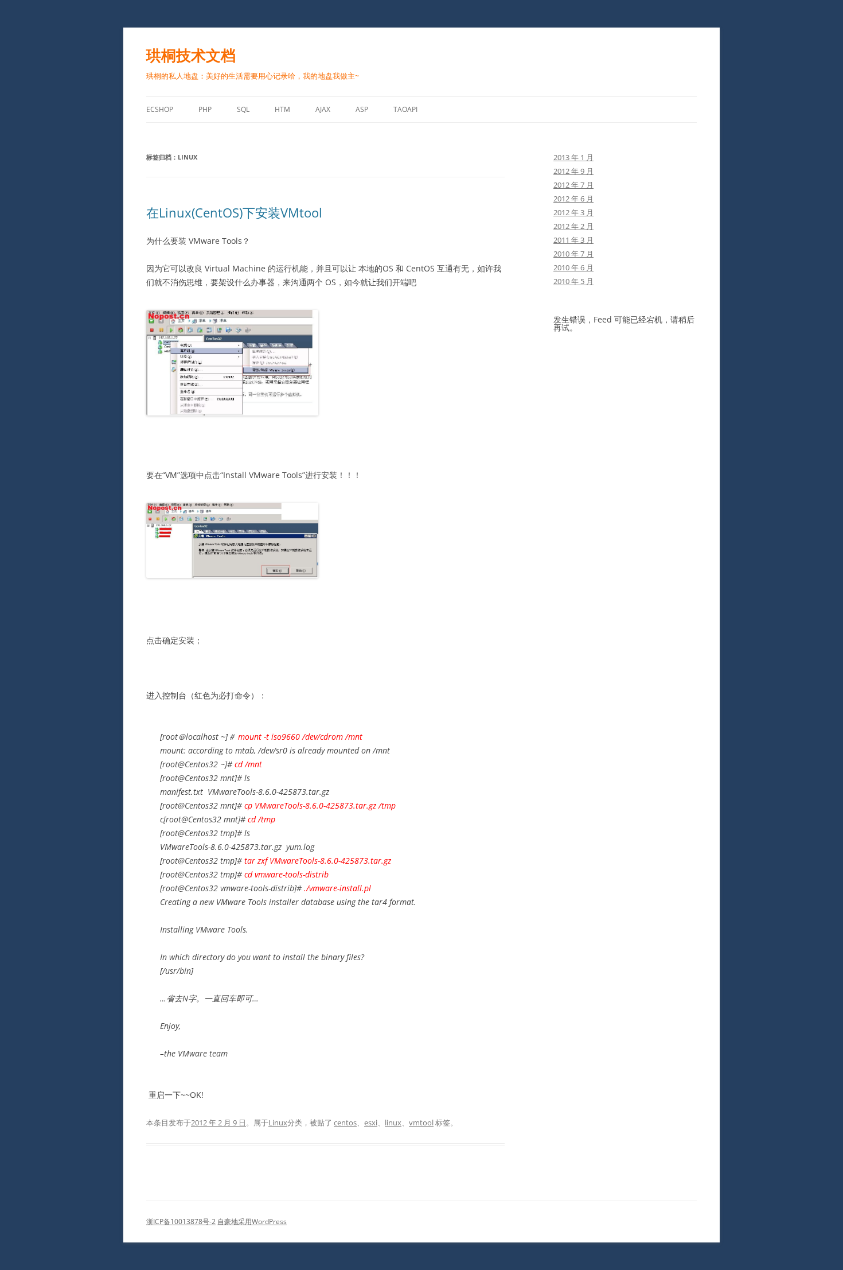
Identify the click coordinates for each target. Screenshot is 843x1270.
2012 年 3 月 (573, 212)
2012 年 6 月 (573, 198)
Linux (277, 1122)
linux (393, 1122)
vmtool (421, 1122)
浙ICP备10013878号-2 (181, 1221)
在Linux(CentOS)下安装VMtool (234, 212)
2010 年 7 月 (573, 253)
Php (205, 109)
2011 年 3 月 (573, 240)
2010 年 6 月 (573, 267)
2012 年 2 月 (573, 226)
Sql (243, 109)
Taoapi (405, 109)
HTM (282, 109)
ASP (362, 109)
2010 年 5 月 (573, 281)
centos (345, 1122)
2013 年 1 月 (573, 157)
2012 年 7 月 (573, 185)
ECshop (159, 109)
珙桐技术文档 (191, 55)
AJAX (322, 109)
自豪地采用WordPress (252, 1221)
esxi (370, 1122)
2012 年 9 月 (573, 171)
